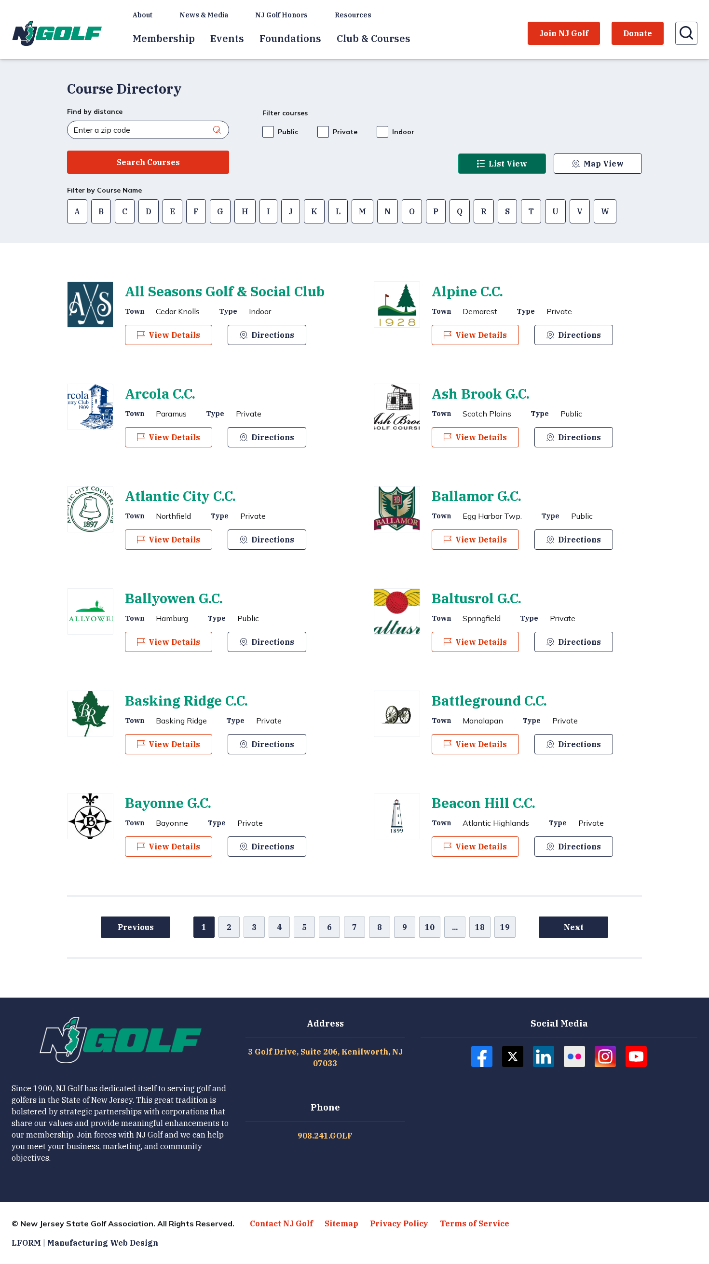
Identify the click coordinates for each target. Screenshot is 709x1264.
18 (480, 927)
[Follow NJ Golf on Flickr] (574, 1056)
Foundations (290, 38)
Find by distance (95, 111)
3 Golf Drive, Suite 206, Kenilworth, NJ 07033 (325, 1057)
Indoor (403, 131)
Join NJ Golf (563, 33)
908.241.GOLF (325, 1135)
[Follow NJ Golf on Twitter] (512, 1056)
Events (227, 38)
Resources (353, 15)
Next (574, 927)
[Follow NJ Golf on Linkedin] (543, 1056)
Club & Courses (373, 38)
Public (288, 131)
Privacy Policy (399, 1223)
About (142, 15)
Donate (637, 33)
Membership (164, 38)
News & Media (203, 15)
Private (345, 131)
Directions (272, 335)
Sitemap (341, 1223)
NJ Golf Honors (281, 15)
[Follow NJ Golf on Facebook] (481, 1056)
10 (430, 927)
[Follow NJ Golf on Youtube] (636, 1056)
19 (505, 927)
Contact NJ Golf (281, 1223)
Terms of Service (474, 1223)
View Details (174, 335)
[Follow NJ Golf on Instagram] (605, 1056)
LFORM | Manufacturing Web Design (85, 1243)
